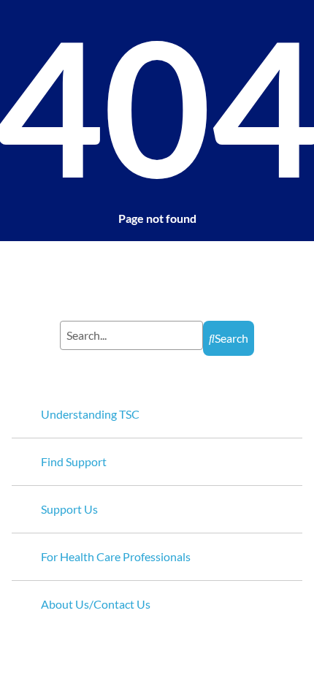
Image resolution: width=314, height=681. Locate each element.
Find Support (74, 461)
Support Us (69, 509)
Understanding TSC (90, 414)
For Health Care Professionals (116, 556)
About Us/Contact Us (95, 604)
